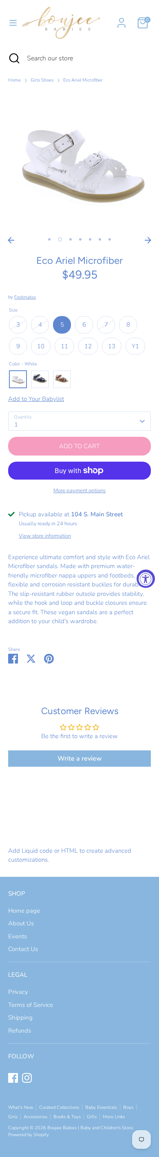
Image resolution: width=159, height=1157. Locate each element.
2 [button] (60, 239)
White (18, 379)
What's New (20, 1107)
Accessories (35, 1117)
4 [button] (80, 239)
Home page (24, 911)
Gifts (92, 1117)
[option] (79, 161)
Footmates (25, 297)
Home (14, 80)
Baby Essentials (101, 1107)
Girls (13, 1117)
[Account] (121, 19)
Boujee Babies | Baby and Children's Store (90, 1128)
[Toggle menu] (10, 23)
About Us (21, 923)
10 (40, 346)
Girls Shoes (42, 80)
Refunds (19, 1030)
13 (111, 346)
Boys (128, 1107)
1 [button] (49, 239)
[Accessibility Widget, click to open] (146, 578)
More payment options (79, 490)
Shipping (20, 1017)
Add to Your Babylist (36, 399)
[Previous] (11, 240)
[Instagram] (27, 1078)
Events (17, 936)
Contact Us (23, 949)
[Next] (148, 240)
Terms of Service (30, 1005)
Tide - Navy (40, 379)
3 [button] (70, 239)
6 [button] (100, 239)
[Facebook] (13, 1078)
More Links (114, 1117)
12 (88, 346)
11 (64, 346)
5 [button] (90, 239)
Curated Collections (59, 1107)
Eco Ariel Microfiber (83, 80)
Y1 (135, 346)
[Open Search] (13, 58)
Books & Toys (67, 1117)
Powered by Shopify (28, 1135)
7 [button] (109, 239)
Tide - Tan (62, 379)
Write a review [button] (79, 758)
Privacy (18, 992)
